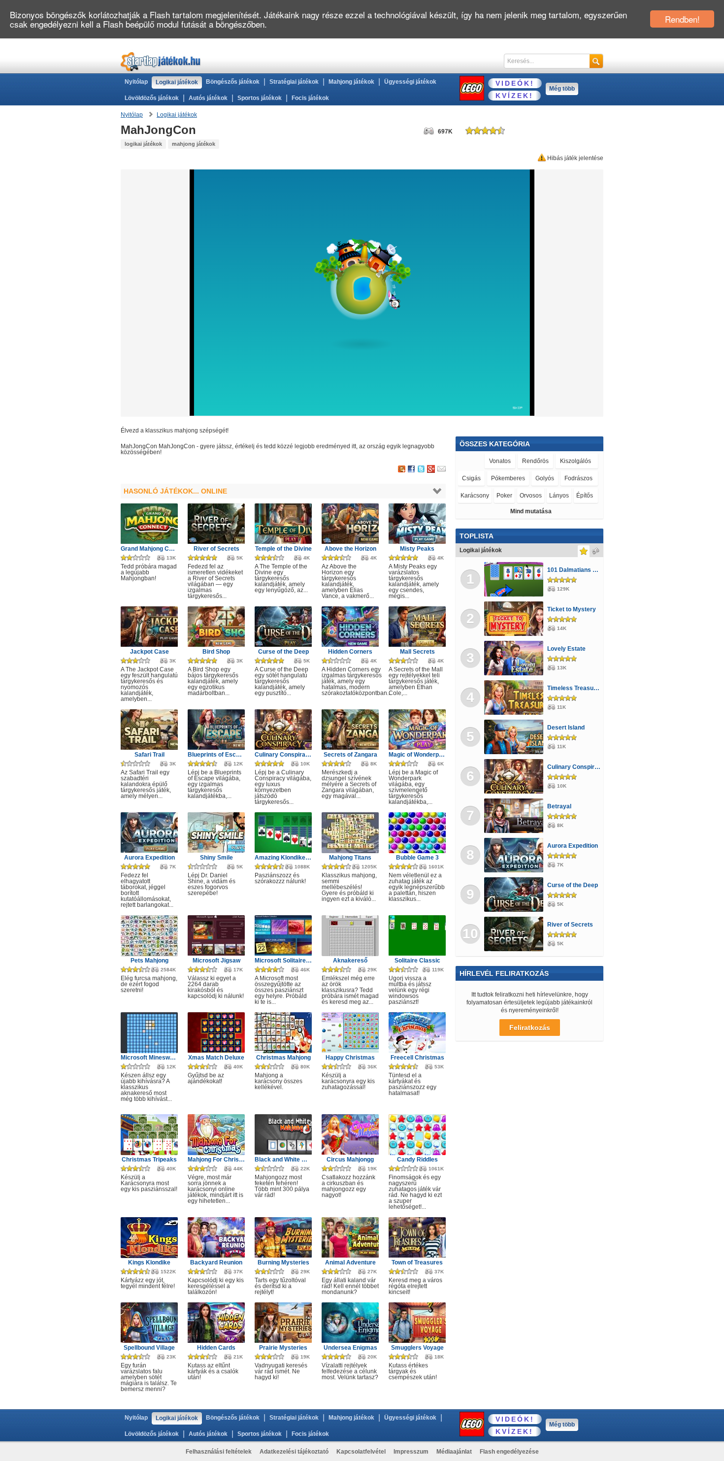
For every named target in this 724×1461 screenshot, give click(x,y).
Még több (562, 88)
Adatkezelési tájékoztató (294, 1451)
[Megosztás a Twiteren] (421, 469)
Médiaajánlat (454, 1451)
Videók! (514, 83)
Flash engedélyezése (509, 1451)
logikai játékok (143, 144)
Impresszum (411, 1451)
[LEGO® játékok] (472, 88)
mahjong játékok (193, 144)
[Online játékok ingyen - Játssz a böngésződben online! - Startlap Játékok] (161, 61)
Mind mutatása (531, 511)
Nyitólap (136, 81)
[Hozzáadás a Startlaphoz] (401, 469)
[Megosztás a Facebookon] (411, 469)
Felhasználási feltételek (219, 1451)
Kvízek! (514, 96)
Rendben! (682, 19)
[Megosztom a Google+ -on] (431, 469)
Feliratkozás (529, 1027)
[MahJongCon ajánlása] (441, 469)
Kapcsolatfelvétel (361, 1451)
